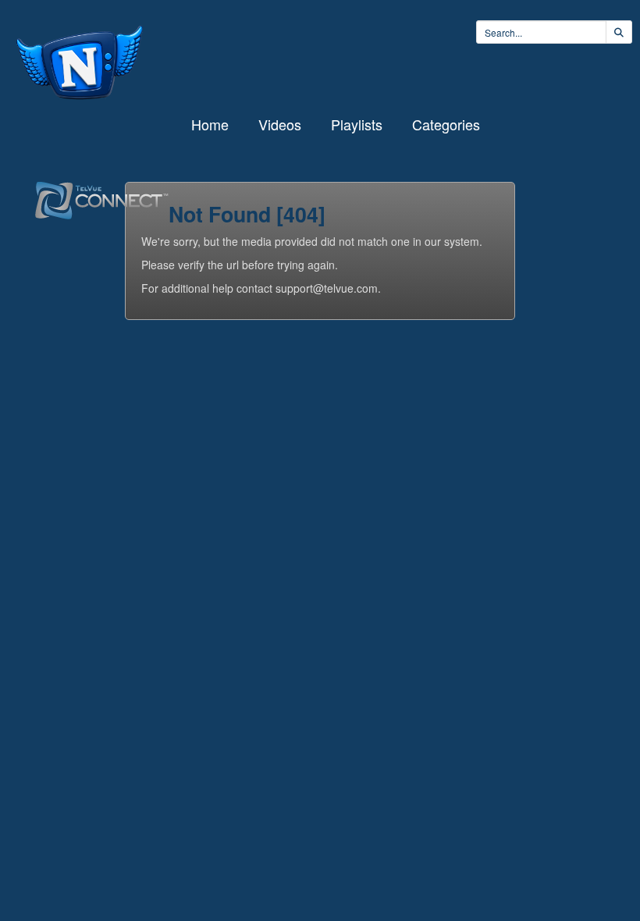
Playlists (356, 124)
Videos (279, 124)
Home (210, 124)
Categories (446, 124)
